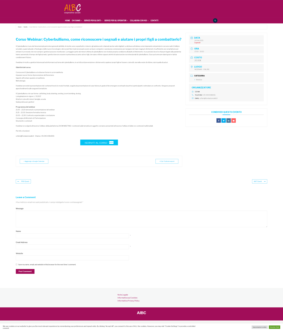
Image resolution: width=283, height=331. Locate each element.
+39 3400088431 (209, 95)
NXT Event (258, 181)
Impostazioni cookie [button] (259, 327)
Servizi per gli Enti (92, 20)
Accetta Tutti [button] (274, 327)
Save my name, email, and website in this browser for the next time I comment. (47, 264)
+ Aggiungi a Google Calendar (34, 161)
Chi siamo (76, 20)
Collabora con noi (138, 20)
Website (19, 253)
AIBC (141, 312)
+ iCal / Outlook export (166, 161)
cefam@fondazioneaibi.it (208, 98)
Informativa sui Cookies (127, 298)
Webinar (199, 80)
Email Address (22, 242)
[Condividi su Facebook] (218, 120)
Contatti (154, 20)
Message (20, 209)
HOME (67, 20)
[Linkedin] (228, 120)
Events (25, 27)
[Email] (233, 120)
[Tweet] (223, 120)
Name (18, 231)
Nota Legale (123, 295)
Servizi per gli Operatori (115, 20)
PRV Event (25, 181)
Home (20, 27)
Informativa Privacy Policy (128, 301)
